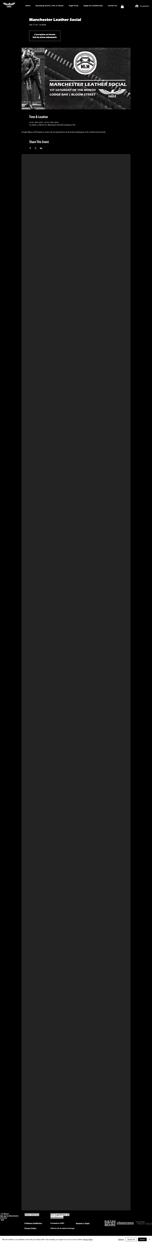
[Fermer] (149, 1239)
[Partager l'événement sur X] (36, 148)
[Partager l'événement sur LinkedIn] (41, 148)
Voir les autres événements (45, 37)
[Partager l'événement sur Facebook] (30, 148)
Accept (142, 1239)
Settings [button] (121, 1239)
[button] (122, 6)
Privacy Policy (88, 1239)
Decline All (131, 1239)
